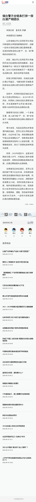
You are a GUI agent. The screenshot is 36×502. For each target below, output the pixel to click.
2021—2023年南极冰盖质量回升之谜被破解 (17, 307)
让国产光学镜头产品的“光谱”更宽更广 (16, 251)
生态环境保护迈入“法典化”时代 (13, 436)
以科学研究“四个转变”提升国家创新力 (16, 317)
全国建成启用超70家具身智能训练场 (15, 328)
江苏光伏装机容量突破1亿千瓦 (13, 285)
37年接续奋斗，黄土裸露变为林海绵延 (16, 394)
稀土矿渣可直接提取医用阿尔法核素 (15, 296)
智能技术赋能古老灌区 (10, 383)
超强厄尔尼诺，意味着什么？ (12, 373)
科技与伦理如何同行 (9, 415)
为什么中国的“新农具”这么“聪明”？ (15, 447)
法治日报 (8, 23)
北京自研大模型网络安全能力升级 (14, 362)
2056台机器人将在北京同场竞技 (13, 426)
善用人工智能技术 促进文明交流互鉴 (15, 262)
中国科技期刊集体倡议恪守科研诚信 (15, 351)
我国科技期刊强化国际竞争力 (12, 405)
